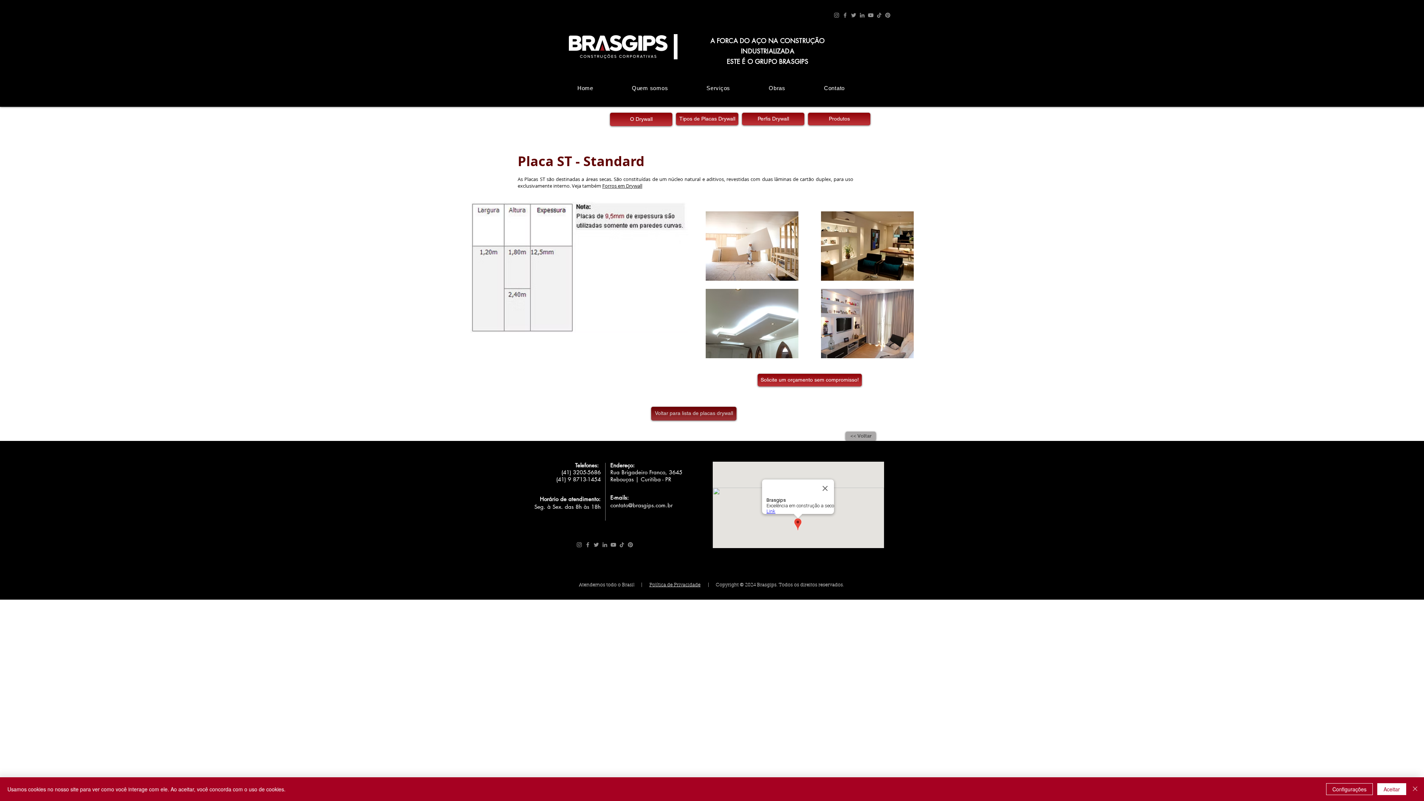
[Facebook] (845, 15)
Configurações (1349, 789)
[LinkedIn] (862, 15)
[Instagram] (836, 15)
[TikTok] (879, 15)
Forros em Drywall (622, 185)
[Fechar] (1415, 789)
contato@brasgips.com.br (641, 505)
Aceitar (1392, 789)
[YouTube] (870, 15)
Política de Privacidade (675, 585)
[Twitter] (853, 15)
